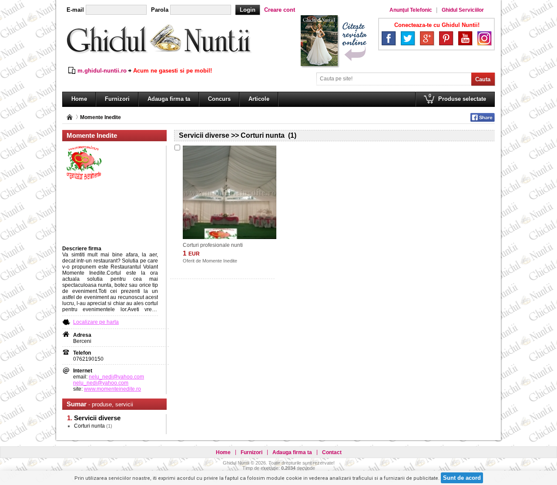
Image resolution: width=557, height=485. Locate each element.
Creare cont (279, 10)
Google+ (427, 38)
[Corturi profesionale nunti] (229, 192)
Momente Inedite (100, 117)
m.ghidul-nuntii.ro (102, 70)
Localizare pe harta (96, 322)
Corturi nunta (89, 426)
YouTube (465, 38)
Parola (159, 10)
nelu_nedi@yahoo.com (116, 377)
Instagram (484, 38)
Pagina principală (70, 117)
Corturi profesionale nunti (213, 245)
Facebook (389, 38)
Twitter (408, 38)
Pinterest (446, 38)
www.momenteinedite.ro (112, 389)
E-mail (75, 10)
